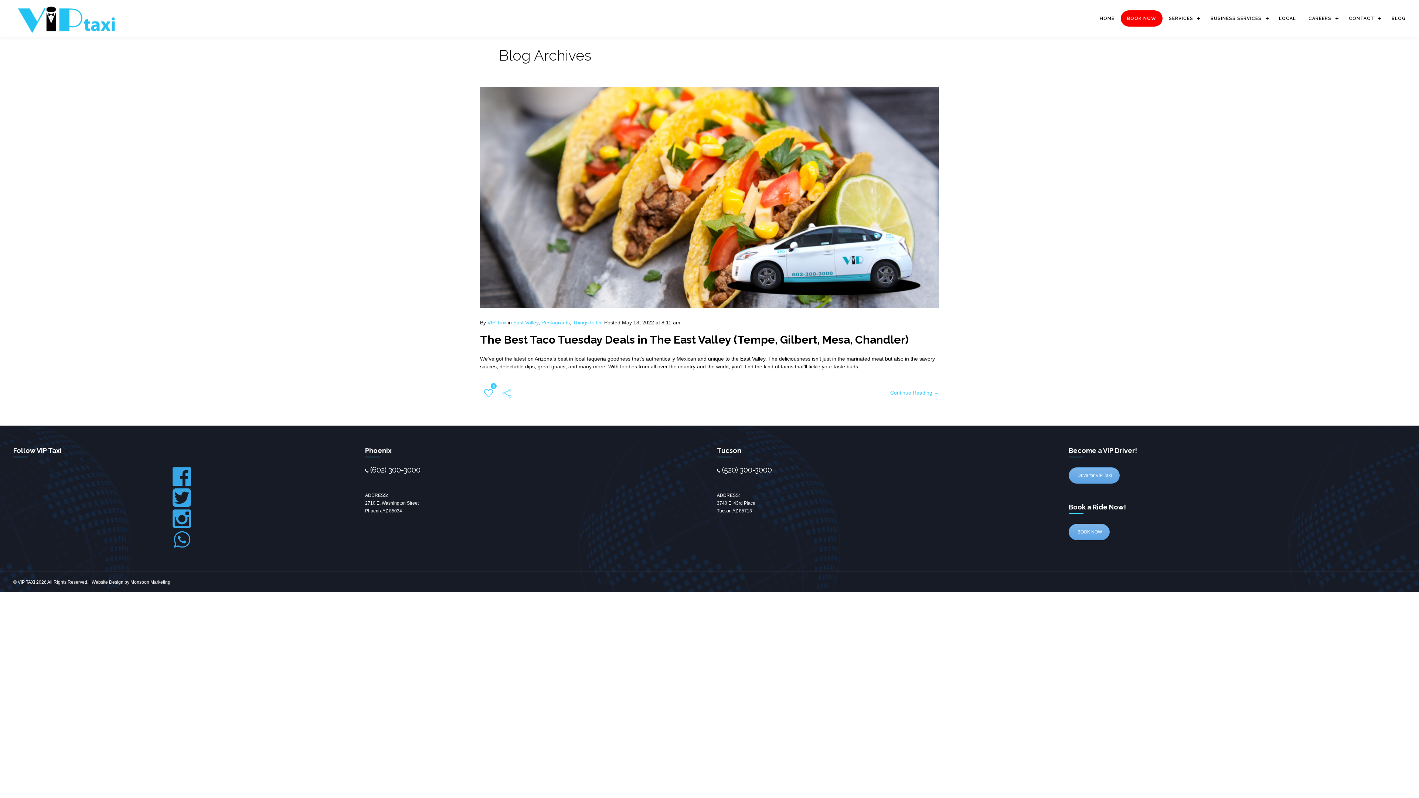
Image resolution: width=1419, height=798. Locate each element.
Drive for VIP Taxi (1094, 475)
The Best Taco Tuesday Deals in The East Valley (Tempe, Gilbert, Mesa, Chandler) (694, 339)
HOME (1107, 18)
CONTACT (1361, 18)
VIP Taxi (496, 322)
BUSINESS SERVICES (1236, 18)
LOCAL (1287, 18)
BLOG (1399, 18)
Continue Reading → (914, 393)
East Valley (525, 322)
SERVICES (1181, 18)
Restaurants (555, 322)
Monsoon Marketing (150, 582)
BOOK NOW (1141, 18)
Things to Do (588, 322)
